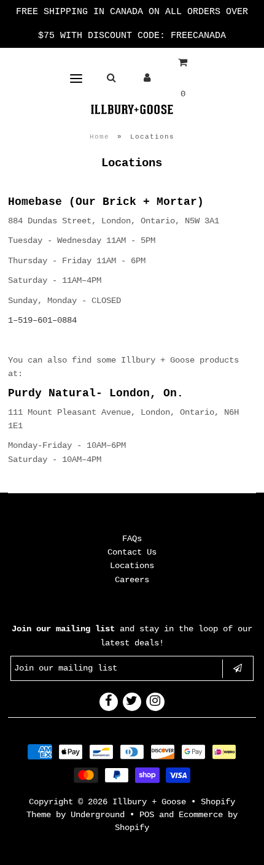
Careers (132, 580)
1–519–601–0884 (42, 320)
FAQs (132, 539)
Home (99, 136)
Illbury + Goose (151, 802)
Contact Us (132, 552)
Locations (132, 566)
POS (146, 815)
